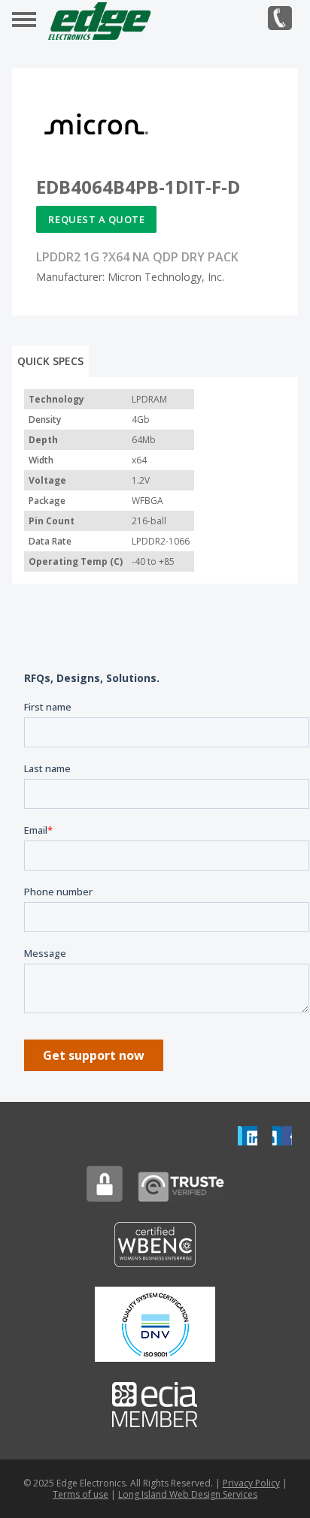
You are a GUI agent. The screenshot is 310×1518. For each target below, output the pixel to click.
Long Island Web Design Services (187, 1494)
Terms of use (80, 1494)
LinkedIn (247, 1135)
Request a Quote (96, 219)
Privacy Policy (251, 1483)
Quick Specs (50, 361)
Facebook (282, 1135)
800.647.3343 (280, 18)
